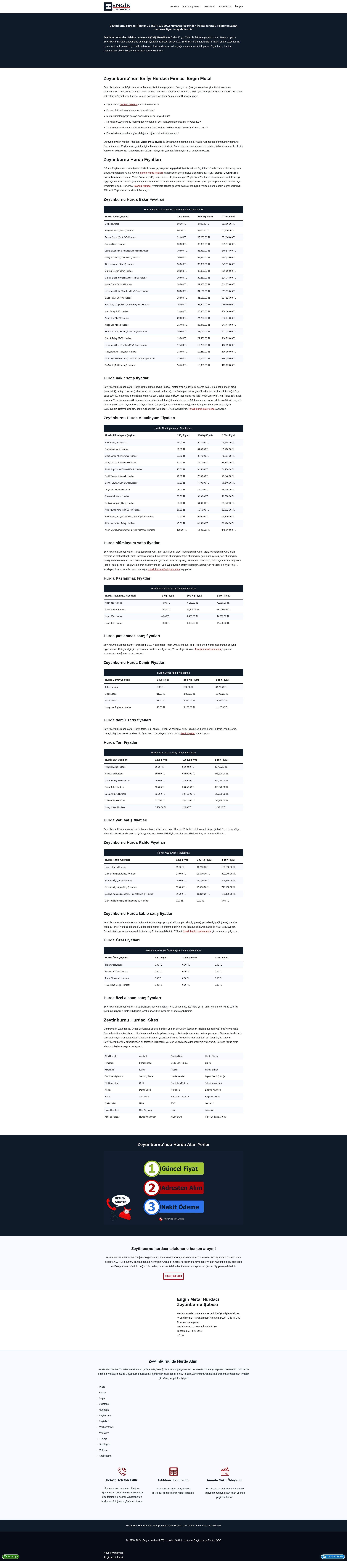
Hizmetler (209, 6)
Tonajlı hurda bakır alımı (201, 409)
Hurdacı (174, 6)
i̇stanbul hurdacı (142, 186)
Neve (106, 1552)
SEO (218, 1540)
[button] (200, 6)
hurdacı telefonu (128, 104)
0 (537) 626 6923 (157, 37)
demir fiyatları (188, 733)
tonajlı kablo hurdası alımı (197, 931)
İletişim (239, 6)
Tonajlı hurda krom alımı (208, 649)
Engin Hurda (200, 1540)
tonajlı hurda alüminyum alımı (164, 569)
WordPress (117, 1552)
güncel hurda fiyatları (151, 172)
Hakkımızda (225, 6)
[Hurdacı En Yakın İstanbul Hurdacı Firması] (117, 6)
